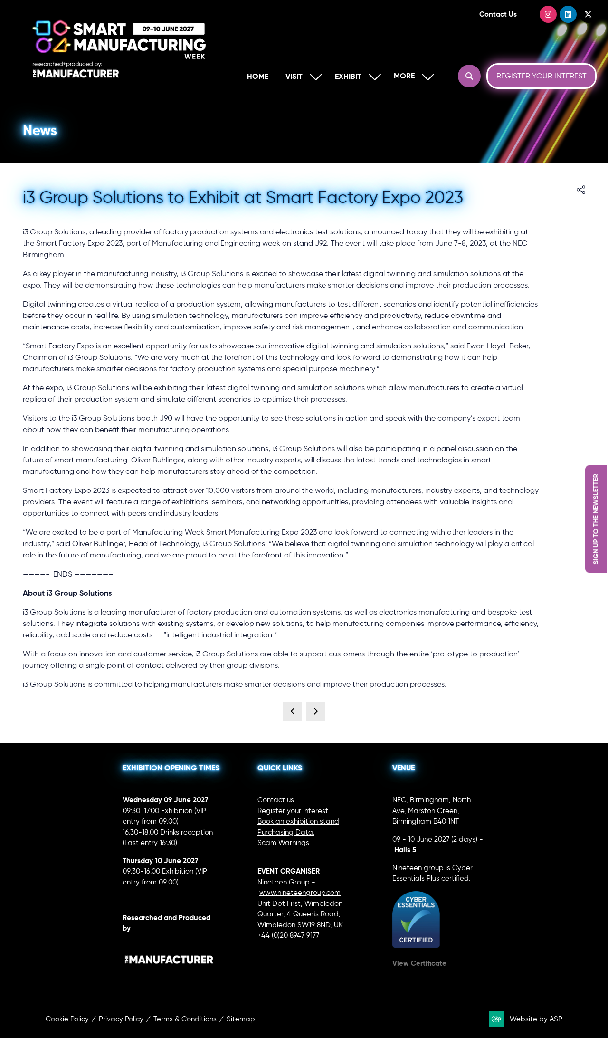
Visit (294, 76)
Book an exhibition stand (298, 821)
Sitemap (241, 1019)
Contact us (275, 800)
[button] (412, 76)
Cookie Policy (67, 1019)
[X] (588, 14)
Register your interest (292, 811)
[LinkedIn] (568, 14)
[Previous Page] (292, 711)
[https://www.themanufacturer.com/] (169, 975)
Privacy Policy (121, 1019)
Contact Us (498, 14)
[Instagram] (548, 14)
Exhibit (348, 76)
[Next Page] (315, 711)
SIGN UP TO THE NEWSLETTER (595, 519)
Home (257, 76)
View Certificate (419, 963)
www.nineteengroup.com (300, 892)
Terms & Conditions (185, 1019)
